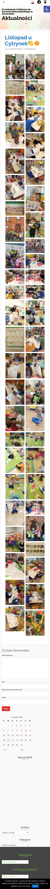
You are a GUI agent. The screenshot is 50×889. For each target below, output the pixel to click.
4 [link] (25, 726)
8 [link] (12, 730)
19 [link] (30, 735)
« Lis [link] (5, 750)
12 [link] (30, 730)
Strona (4, 697)
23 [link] (17, 740)
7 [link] (7, 730)
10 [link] (21, 730)
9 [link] (16, 730)
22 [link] (13, 740)
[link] (47, 9)
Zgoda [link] (35, 886)
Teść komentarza (7, 655)
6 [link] (3, 730)
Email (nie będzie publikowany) (12, 689)
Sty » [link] (22, 750)
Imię (3, 682)
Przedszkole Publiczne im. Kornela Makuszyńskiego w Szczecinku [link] (17, 11)
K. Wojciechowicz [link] (15, 49)
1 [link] (12, 726)
